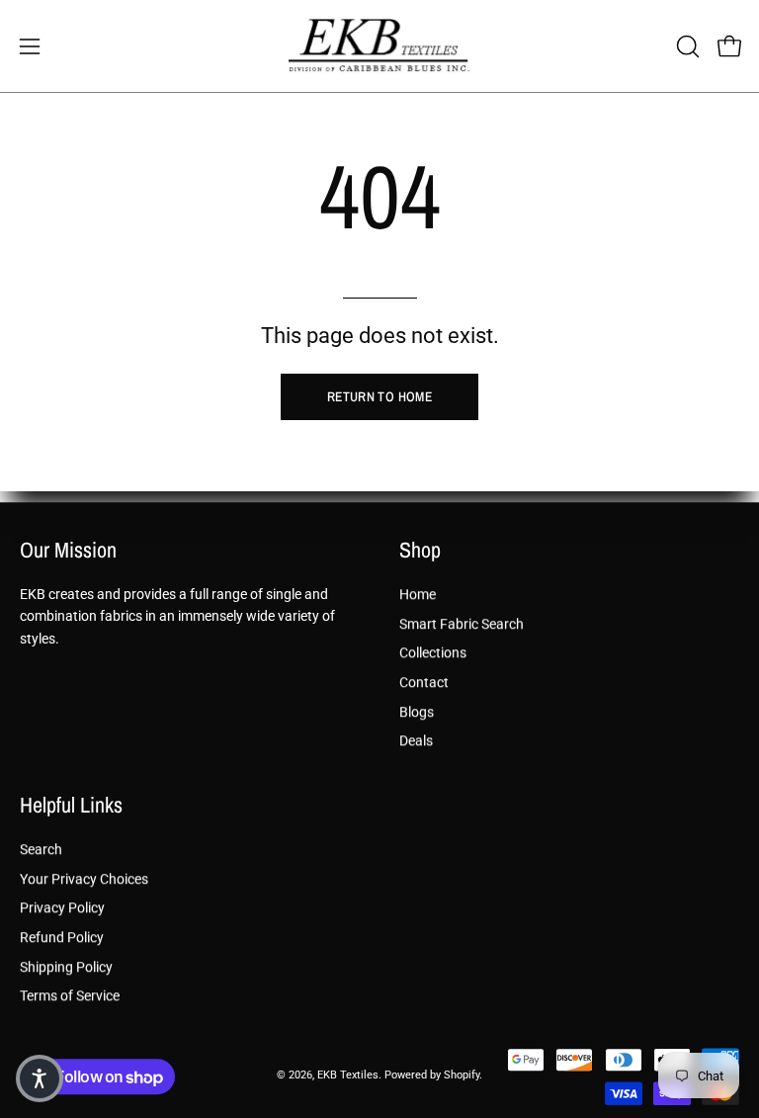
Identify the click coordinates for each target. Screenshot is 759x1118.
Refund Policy (62, 937)
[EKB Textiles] (379, 46)
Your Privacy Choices (84, 879)
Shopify (461, 1076)
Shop (420, 550)
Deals (416, 740)
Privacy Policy (62, 909)
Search (41, 849)
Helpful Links (71, 806)
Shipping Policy (66, 967)
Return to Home (379, 396)
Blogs (416, 711)
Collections (432, 653)
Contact (424, 682)
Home (417, 594)
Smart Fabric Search (461, 623)
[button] (686, 46)
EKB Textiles (348, 1076)
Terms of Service (70, 997)
